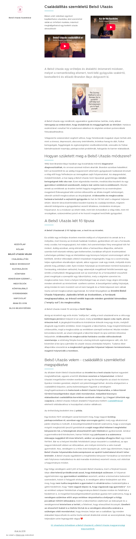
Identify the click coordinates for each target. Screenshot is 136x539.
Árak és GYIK (20, 531)
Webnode (20, 535)
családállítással (115, 401)
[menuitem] (20, 244)
